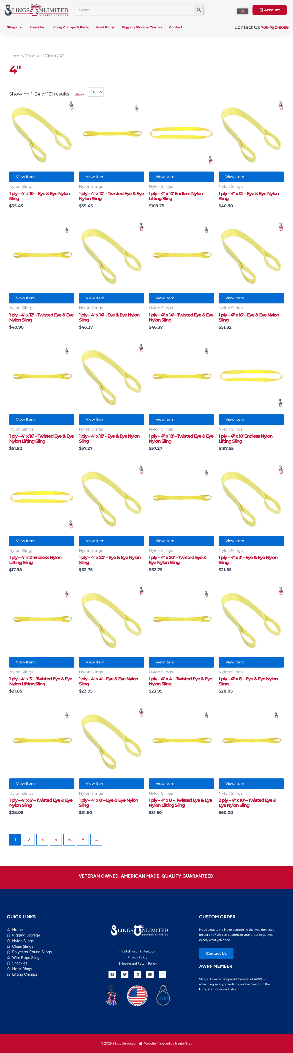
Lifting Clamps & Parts (70, 27)
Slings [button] (12, 27)
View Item (25, 177)
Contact (175, 27)
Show (79, 94)
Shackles (37, 27)
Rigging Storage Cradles (142, 27)
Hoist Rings (105, 27)
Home (15, 55)
